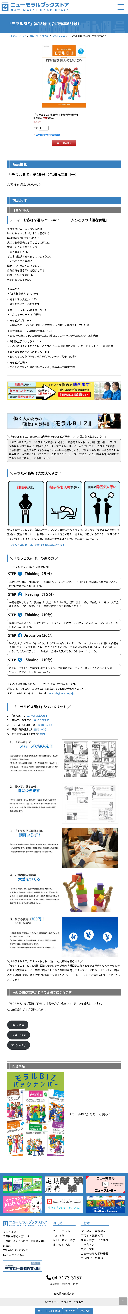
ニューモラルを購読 (49, 1311)
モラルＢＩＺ (58, 35)
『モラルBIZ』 (79, 1114)
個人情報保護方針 (64, 1293)
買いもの (70, 1311)
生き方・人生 (89, 1245)
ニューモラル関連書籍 (95, 1253)
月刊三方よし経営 (64, 1240)
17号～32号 (18, 1035)
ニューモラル (61, 1231)
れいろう (58, 1235)
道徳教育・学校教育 (93, 1231)
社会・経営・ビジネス (95, 1240)
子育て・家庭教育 (92, 1235)
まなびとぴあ (61, 1245)
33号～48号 (18, 1045)
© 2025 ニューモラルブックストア (64, 1302)
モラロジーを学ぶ (92, 1258)
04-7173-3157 (66, 1277)
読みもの (85, 1311)
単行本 (85, 1223)
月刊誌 (45, 35)
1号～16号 (17, 1025)
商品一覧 (34, 35)
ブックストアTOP (17, 35)
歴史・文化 (88, 1249)
